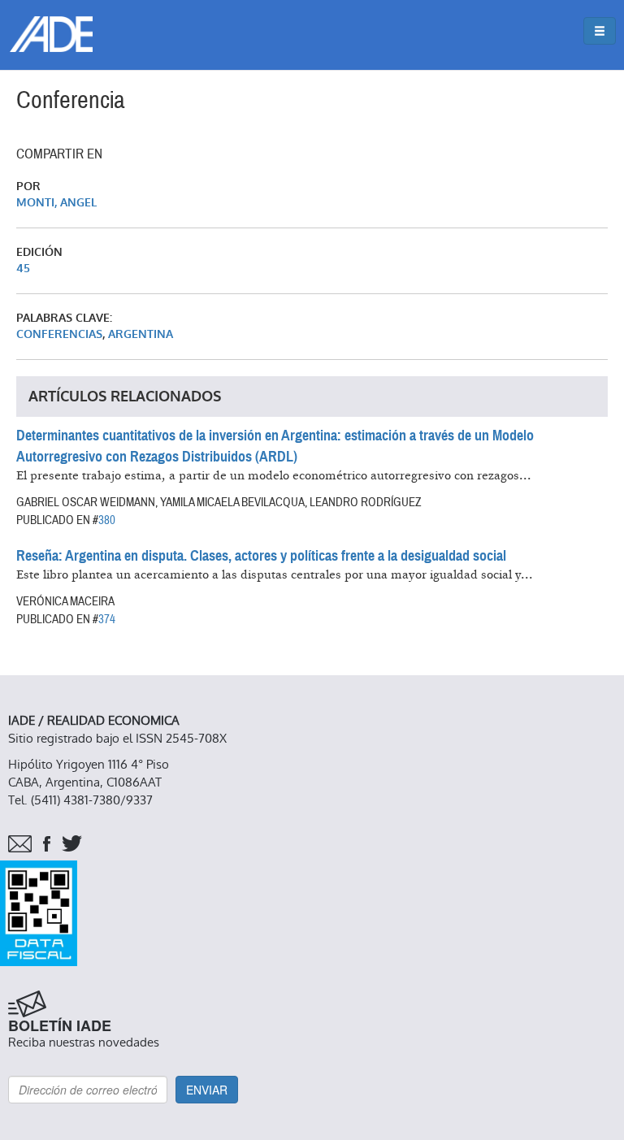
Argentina (140, 334)
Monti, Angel (56, 202)
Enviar (207, 1089)
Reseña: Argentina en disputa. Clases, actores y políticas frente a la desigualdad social (261, 556)
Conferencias (59, 334)
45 (23, 268)
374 (106, 619)
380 (106, 520)
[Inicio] (51, 34)
